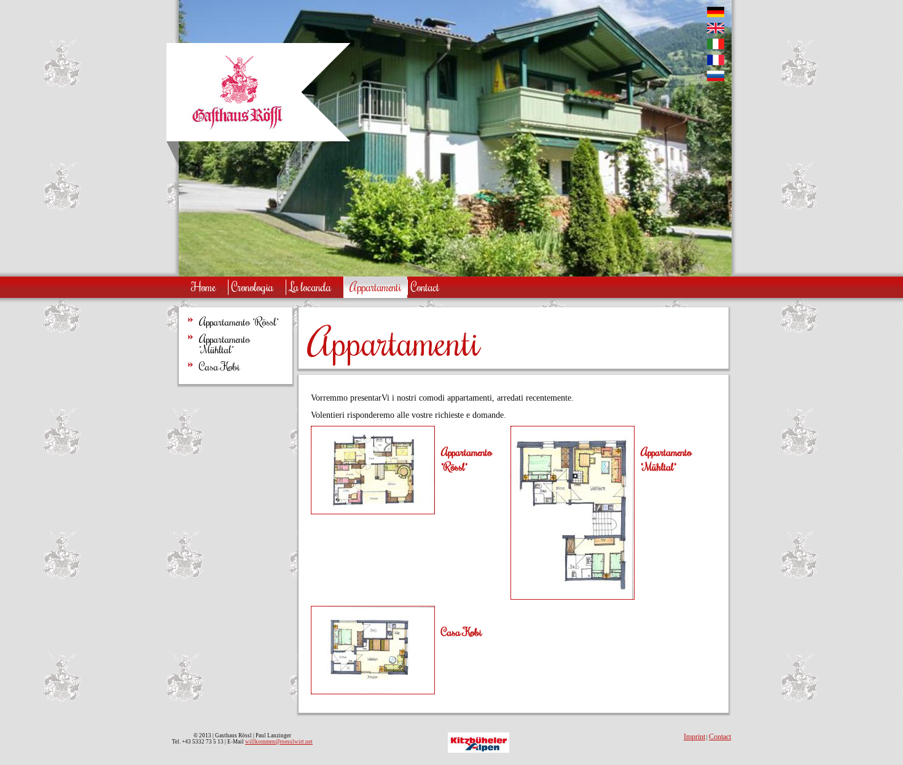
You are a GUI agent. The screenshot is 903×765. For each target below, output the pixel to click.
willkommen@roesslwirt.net (279, 742)
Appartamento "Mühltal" (224, 344)
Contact (720, 736)
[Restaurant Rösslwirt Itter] (237, 132)
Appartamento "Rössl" (239, 322)
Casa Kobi (219, 366)
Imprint (694, 736)
